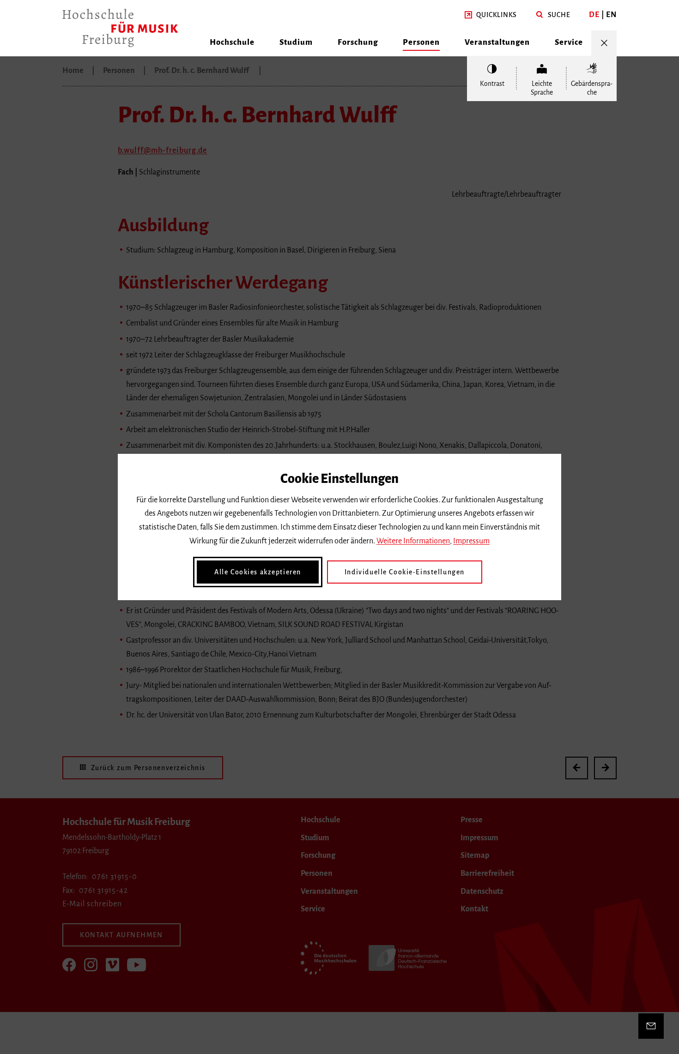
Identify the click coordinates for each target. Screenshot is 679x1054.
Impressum (471, 541)
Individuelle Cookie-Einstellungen (405, 572)
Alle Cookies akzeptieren (257, 572)
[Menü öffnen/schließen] (604, 43)
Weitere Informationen (413, 541)
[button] (491, 15)
